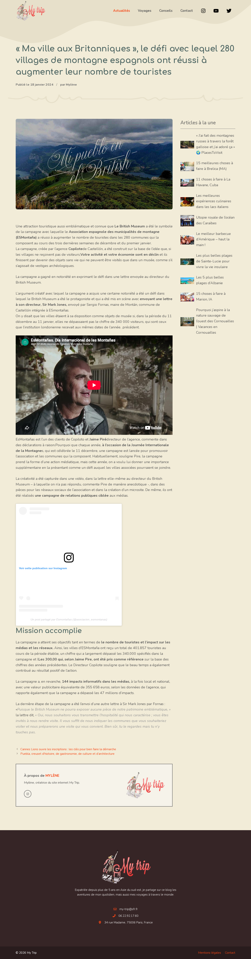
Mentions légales (209, 953)
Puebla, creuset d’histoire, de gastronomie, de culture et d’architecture (67, 754)
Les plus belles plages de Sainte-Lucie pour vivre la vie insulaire (214, 261)
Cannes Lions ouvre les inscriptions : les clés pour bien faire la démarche (68, 749)
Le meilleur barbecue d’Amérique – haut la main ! (213, 239)
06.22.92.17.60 (128, 916)
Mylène (52, 775)
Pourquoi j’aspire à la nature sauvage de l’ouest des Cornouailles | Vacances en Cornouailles (215, 321)
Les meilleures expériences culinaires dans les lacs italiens (213, 201)
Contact (230, 953)
